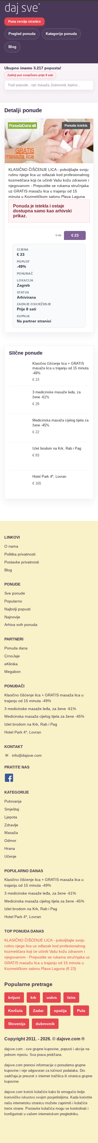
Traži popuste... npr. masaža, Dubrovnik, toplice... (44, 85)
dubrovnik (45, 1024)
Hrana (9, 848)
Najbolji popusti (17, 609)
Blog (12, 47)
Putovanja (13, 801)
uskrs (52, 997)
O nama (11, 546)
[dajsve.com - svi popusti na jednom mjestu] (22, 8)
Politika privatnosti (19, 554)
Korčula (15, 1010)
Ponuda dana (15, 648)
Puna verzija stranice (24, 21)
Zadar (38, 1010)
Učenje (10, 856)
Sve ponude (14, 593)
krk (33, 997)
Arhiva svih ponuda (20, 624)
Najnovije (12, 617)
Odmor (10, 840)
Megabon (12, 671)
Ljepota (10, 817)
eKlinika (11, 664)
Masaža (11, 832)
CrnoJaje (12, 656)
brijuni (14, 997)
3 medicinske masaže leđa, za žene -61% (40, 708)
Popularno (13, 601)
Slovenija (16, 1024)
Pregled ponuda (21, 34)
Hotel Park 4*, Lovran (22, 732)
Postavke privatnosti (21, 562)
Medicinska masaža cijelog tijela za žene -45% (44, 716)
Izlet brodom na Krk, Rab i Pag (30, 724)
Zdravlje (11, 825)
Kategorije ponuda (61, 34)
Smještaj (11, 809)
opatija (60, 1010)
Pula (81, 1010)
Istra (71, 997)
